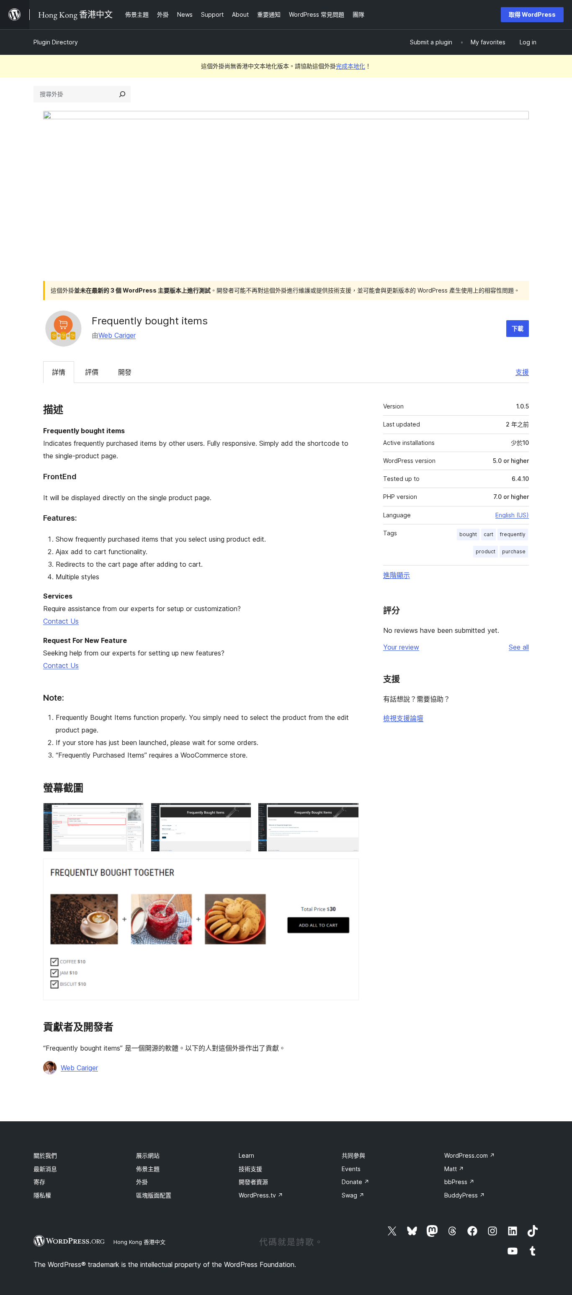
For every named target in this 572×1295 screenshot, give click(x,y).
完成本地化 (350, 65)
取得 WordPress (532, 14)
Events (351, 1168)
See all (519, 647)
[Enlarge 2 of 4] (240, 814)
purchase (514, 551)
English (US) (512, 515)
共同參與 (353, 1155)
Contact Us (61, 621)
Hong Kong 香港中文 (139, 1241)
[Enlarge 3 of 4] (347, 814)
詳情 (58, 372)
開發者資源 (253, 1181)
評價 (91, 372)
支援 (522, 372)
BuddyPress (464, 1195)
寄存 (39, 1181)
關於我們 (45, 1155)
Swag (353, 1195)
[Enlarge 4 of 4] (347, 870)
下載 (517, 328)
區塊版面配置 (153, 1195)
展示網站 (148, 1155)
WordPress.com (469, 1155)
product (485, 551)
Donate (355, 1181)
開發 (124, 372)
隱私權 (42, 1195)
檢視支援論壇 (403, 718)
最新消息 (45, 1168)
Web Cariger (117, 335)
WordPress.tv (261, 1195)
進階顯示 (396, 575)
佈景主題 (148, 1168)
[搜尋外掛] (122, 94)
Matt (454, 1168)
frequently (513, 534)
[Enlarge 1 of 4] (133, 814)
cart (488, 534)
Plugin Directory (55, 42)
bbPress (459, 1181)
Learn (246, 1155)
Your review (401, 647)
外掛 (142, 1181)
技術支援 (250, 1168)
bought (468, 534)
